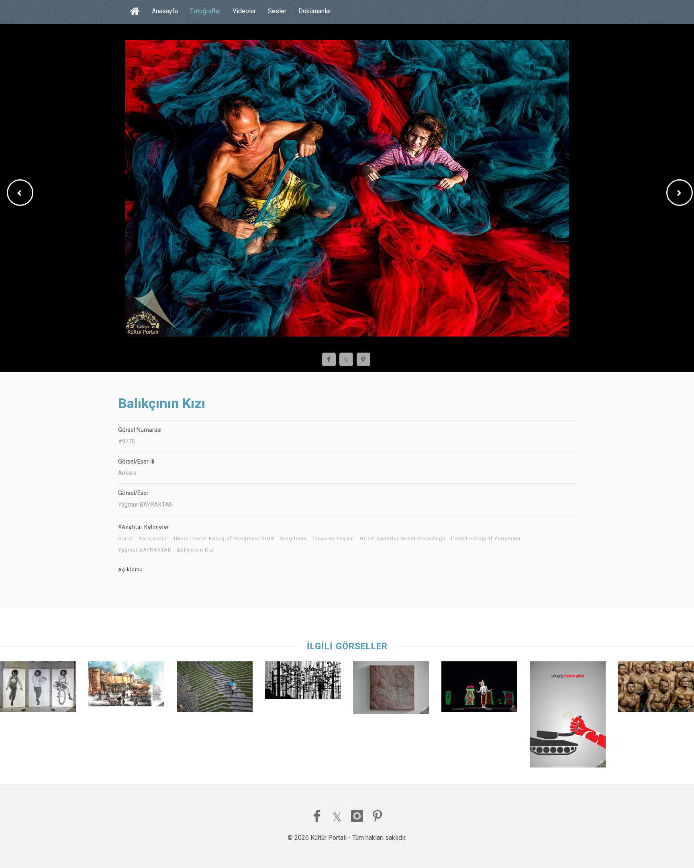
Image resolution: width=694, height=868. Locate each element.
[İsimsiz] (38, 688)
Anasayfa (165, 11)
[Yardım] (215, 688)
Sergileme (293, 539)
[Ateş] (303, 682)
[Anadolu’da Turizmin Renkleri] (126, 685)
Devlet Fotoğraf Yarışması (485, 539)
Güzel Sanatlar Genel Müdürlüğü (402, 539)
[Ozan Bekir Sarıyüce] (568, 716)
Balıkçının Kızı (196, 550)
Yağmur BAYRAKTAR (144, 550)
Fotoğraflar (205, 11)
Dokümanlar (314, 11)
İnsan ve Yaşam (333, 539)
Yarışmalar (153, 539)
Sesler (277, 11)
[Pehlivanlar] (656, 688)
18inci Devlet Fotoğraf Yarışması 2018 (223, 539)
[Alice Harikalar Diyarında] (479, 688)
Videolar (244, 11)
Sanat (125, 539)
